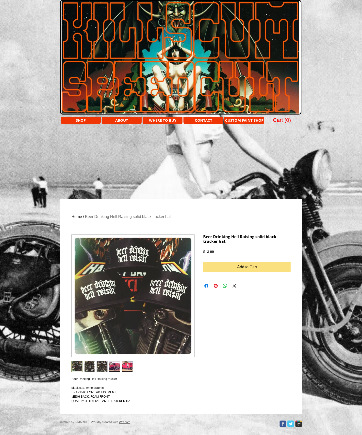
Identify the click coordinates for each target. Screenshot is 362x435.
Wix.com (124, 422)
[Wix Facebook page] (283, 423)
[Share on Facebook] (206, 286)
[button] (282, 120)
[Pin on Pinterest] (216, 286)
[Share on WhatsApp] (225, 286)
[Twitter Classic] (290, 423)
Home (76, 217)
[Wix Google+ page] (298, 423)
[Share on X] (234, 286)
